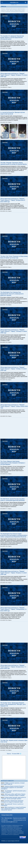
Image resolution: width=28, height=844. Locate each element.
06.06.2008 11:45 (3, 304)
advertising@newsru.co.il (11, 821)
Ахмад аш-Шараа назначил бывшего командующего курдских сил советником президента (12, 787)
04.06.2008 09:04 (3, 473)
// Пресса (9, 48)
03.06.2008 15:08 (3, 546)
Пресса (3, 6)
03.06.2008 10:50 (3, 582)
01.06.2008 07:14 (3, 715)
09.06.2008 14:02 (3, 122)
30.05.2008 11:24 (3, 750)
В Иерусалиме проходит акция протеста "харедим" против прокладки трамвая (13, 798)
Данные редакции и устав (19, 820)
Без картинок (4, 820)
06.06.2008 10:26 (3, 342)
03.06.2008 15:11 (3, 508)
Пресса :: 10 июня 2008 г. (13, 753)
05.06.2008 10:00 (3, 379)
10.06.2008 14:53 (3, 48)
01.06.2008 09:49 (3, 677)
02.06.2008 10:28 (3, 620)
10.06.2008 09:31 (3, 87)
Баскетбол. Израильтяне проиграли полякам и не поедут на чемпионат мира (12, 801)
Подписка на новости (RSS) (19, 818)
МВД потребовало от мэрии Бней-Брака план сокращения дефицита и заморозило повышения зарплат (13, 809)
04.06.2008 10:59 (3, 416)
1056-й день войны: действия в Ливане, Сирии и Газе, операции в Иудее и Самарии (13, 795)
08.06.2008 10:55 (3, 211)
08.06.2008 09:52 (3, 267)
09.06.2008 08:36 (3, 173)
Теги (2, 818)
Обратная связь (8, 818)
